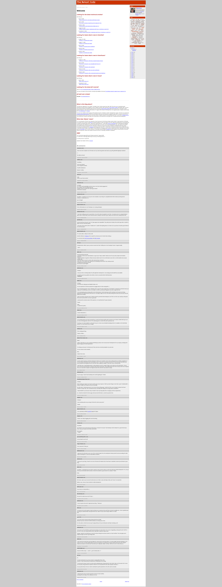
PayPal (137, 14)
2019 (132, 61)
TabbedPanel (140, 38)
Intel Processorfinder (88, 238)
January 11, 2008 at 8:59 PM (81, 240)
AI (136, 19)
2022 (132, 57)
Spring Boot (141, 37)
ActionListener (133, 19)
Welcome (134, 50)
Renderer (133, 35)
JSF (142, 28)
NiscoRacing (79, 493)
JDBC (137, 28)
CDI (134, 20)
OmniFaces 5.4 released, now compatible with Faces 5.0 (89, 63)
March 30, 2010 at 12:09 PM (81, 456)
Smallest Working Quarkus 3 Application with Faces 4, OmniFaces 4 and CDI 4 (94, 29)
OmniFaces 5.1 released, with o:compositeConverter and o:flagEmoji (92, 73)
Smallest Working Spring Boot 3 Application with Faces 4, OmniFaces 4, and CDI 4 (94, 32)
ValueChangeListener (136, 41)
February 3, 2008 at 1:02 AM (81, 265)
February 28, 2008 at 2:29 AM (82, 315)
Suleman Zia (79, 194)
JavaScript (133, 28)
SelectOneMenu (135, 36)
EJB (131, 24)
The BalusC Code (86, 2)
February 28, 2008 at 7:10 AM (82, 326)
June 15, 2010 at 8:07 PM (81, 491)
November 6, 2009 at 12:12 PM (82, 434)
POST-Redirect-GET (140, 33)
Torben (78, 423)
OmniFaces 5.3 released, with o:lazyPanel (87, 67)
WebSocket (139, 42)
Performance (139, 32)
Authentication (142, 19)
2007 (132, 76)
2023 (132, 56)
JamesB (78, 219)
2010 (132, 72)
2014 (132, 67)
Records (142, 34)
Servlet (134, 37)
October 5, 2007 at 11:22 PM (81, 192)
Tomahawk (132, 39)
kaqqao (78, 397)
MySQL (142, 30)
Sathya (78, 328)
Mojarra (139, 30)
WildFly (139, 43)
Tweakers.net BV (125, 115)
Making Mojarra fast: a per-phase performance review (89, 19)
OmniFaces (135, 31)
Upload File (137, 39)
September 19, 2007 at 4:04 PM (82, 180)
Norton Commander (112, 123)
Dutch (137, 23)
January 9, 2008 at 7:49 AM (81, 202)
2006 (132, 77)
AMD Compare (97, 238)
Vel (77, 555)
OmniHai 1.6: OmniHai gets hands (85, 43)
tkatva (78, 458)
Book (131, 20)
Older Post (127, 581)
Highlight (132, 26)
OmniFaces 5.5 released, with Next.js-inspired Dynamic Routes (91, 60)
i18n (137, 26)
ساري (78, 517)
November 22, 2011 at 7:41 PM (82, 498)
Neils (78, 252)
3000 (132, 48)
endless (78, 159)
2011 (132, 71)
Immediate (140, 26)
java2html (89, 411)
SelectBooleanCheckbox (139, 35)
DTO (134, 23)
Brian (78, 467)
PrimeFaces (133, 34)
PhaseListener (134, 33)
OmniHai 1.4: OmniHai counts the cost (86, 49)
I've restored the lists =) (85, 96)
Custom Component (138, 22)
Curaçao (88, 110)
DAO (143, 22)
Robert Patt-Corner (81, 337)
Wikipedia (87, 236)
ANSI (91, 122)
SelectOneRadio (140, 36)
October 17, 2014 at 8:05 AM (82, 553)
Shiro (137, 37)
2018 (132, 62)
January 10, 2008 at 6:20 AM (81, 217)
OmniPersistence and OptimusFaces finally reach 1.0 (89, 26)
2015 (132, 66)
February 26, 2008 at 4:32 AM (82, 278)
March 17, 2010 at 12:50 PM (81, 448)
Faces (133, 25)
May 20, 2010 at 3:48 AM (81, 484)
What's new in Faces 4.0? (84, 84)
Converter (142, 21)
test (78, 174)
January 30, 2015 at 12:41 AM (82, 569)
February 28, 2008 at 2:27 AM (82, 308)
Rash (78, 538)
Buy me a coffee (138, 13)
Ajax (138, 19)
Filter (136, 25)
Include (143, 26)
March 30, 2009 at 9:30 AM (81, 420)
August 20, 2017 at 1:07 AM (81, 577)
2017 (132, 63)
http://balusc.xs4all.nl (114, 107)
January (133, 49)
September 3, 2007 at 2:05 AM (82, 157)
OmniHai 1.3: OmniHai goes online (85, 52)
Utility (135, 40)
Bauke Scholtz (80, 204)
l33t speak (82, 129)
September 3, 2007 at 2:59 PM (82, 172)
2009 (132, 73)
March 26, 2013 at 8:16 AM (81, 525)
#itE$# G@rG (80, 548)
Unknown (79, 182)
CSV (133, 22)
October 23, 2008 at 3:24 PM (81, 395)
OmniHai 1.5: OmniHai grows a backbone (87, 46)
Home (101, 581)
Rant (140, 34)
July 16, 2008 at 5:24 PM (81, 370)
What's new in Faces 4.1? (84, 81)
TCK (143, 38)
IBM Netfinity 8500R (105, 108)
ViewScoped (134, 42)
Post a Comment (80, 579)
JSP (137, 29)
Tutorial (142, 39)
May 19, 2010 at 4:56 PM (81, 475)
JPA (139, 28)
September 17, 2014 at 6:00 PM (82, 546)
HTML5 (135, 26)
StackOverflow (134, 38)
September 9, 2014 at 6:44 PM (82, 536)
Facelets (142, 24)
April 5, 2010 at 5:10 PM (81, 465)
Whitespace (136, 43)
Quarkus (137, 34)
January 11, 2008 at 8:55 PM (81, 229)
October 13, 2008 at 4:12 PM (81, 377)
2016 (132, 64)
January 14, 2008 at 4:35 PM (81, 249)
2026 (132, 52)
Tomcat (136, 39)
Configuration (138, 21)
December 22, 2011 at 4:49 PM (82, 505)
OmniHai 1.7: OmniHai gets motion (85, 40)
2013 (132, 68)
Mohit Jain (79, 486)
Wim (78, 507)
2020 (132, 59)
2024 (132, 54)
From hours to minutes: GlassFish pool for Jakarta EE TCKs (90, 23)
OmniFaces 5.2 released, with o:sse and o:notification (89, 70)
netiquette (91, 127)
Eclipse (142, 24)
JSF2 (133, 29)
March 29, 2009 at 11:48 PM (81, 406)
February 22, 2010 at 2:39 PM (82, 441)
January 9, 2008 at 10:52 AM (81, 209)
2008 (132, 75)
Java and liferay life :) (81, 436)
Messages (136, 30)
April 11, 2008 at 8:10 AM (81, 335)
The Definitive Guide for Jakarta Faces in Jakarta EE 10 (115, 91)
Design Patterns (137, 23)
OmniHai (141, 31)
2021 (132, 58)
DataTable (133, 23)
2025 (132, 53)
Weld (142, 42)
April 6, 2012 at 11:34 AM (81, 515)
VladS (78, 280)
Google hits (108, 129)
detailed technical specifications (83, 114)
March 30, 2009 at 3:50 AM (81, 413)
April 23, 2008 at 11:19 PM (81, 356)
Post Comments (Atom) (86, 583)
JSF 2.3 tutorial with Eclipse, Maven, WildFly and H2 (90, 89)
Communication (138, 20)
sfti (78, 242)
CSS (131, 22)
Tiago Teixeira (80, 443)
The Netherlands (82, 110)
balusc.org (142, 11)
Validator (139, 40)
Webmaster (79, 450)
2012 (132, 70)
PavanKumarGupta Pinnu (82, 379)
